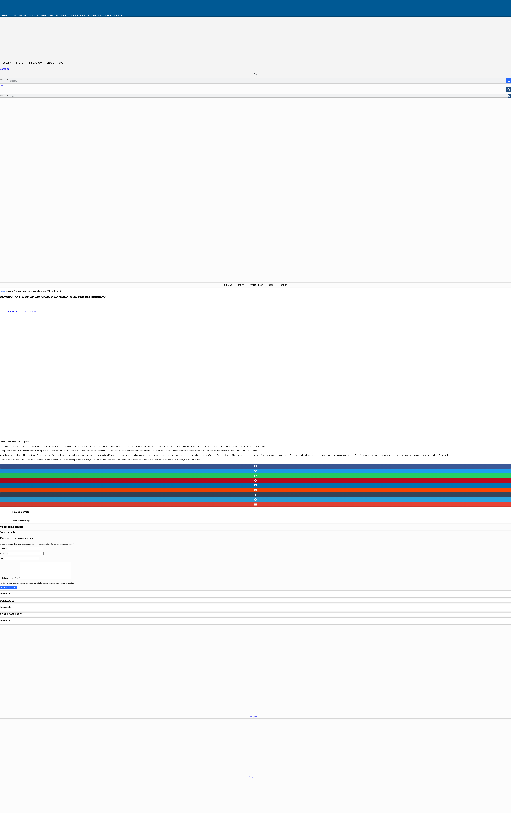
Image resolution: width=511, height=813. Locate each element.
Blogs (100, 15)
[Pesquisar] (508, 80)
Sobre (62, 63)
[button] (255, 74)
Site (1, 558)
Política (12, 15)
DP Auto (78, 15)
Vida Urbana (61, 15)
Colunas (92, 15)
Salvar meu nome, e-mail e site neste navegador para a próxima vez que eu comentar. (38, 583)
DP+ (85, 15)
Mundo (51, 15)
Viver (70, 15)
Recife (19, 63)
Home (2, 291)
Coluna (7, 63)
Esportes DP (33, 15)
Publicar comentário (8, 588)
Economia (22, 15)
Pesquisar (4, 79)
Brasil (43, 15)
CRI (114, 15)
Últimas (3, 15)
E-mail (4, 553)
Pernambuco (35, 63)
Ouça (120, 15)
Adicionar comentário (10, 578)
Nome (3, 548)
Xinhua (108, 15)
